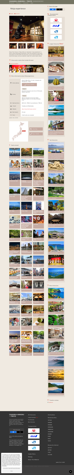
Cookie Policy (31, 454)
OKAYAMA (50, 424)
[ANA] (56, 27)
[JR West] (56, 30)
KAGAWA (50, 434)
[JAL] (56, 18)
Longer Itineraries (33, 417)
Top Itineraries (31, 419)
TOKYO (11, 13)
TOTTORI (50, 420)
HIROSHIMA (50, 427)
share (53, 9)
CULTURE (50, 454)
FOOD (49, 452)
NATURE (49, 450)
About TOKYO (30, 84)
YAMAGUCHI (50, 429)
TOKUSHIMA (50, 431)
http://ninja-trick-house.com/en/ (29, 109)
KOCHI (49, 438)
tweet (59, 9)
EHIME (49, 436)
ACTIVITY (17, 13)
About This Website (33, 459)
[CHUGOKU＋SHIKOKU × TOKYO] (26, 1)
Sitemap (30, 456)
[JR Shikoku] (56, 35)
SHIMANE (50, 422)
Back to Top (70, 471)
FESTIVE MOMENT (14, 63)
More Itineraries (31, 422)
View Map (35, 129)
